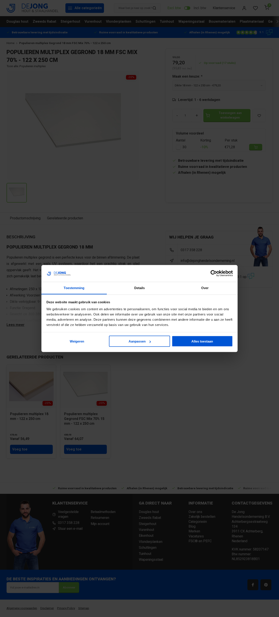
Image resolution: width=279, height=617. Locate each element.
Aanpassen (137, 341)
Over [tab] (205, 288)
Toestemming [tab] (74, 288)
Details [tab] (139, 288)
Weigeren (77, 341)
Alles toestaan (202, 341)
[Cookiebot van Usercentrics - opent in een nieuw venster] (214, 273)
